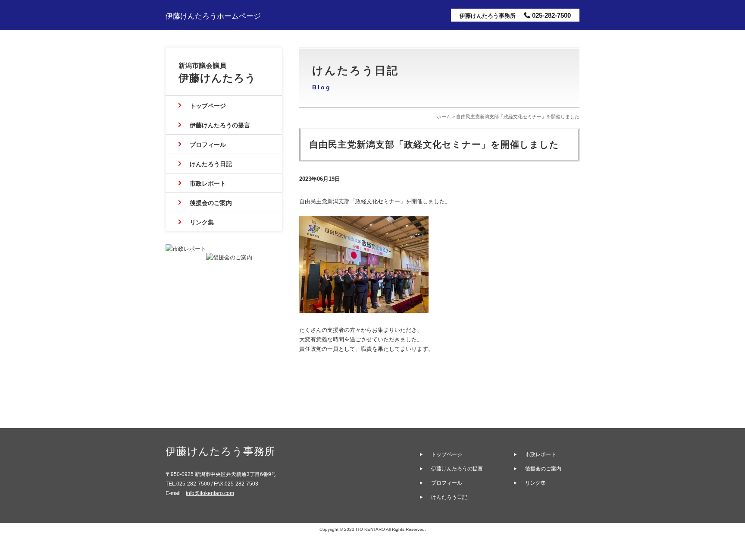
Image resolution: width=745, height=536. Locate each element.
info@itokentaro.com (210, 493)
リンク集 (202, 222)
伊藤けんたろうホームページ (213, 16)
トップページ (208, 105)
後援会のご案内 (211, 202)
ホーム (444, 116)
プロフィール (208, 144)
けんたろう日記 (211, 164)
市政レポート (208, 183)
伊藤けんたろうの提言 (220, 125)
